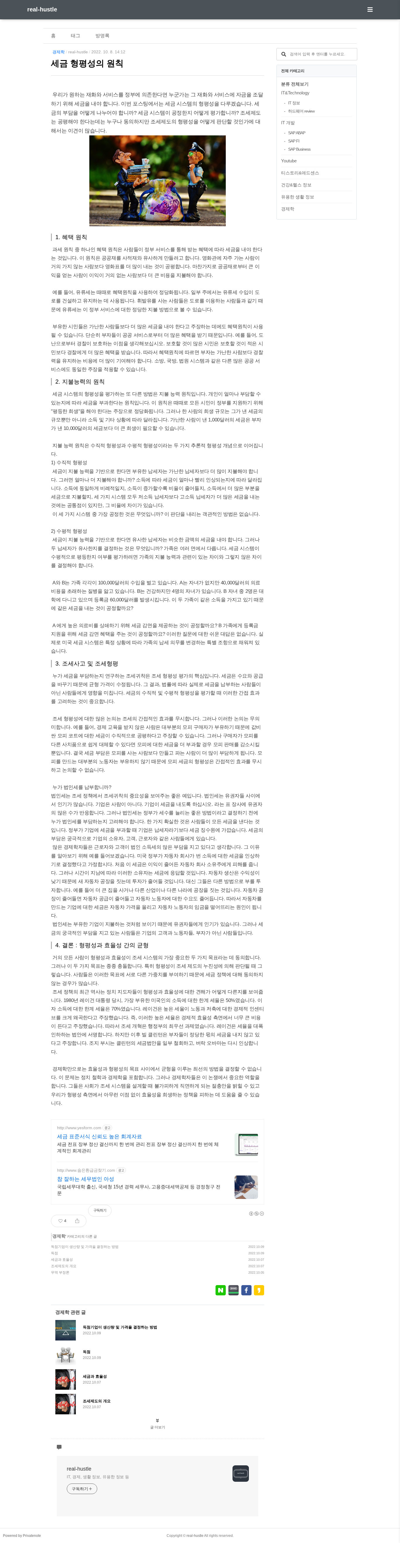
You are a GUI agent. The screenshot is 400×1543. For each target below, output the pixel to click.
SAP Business (299, 149)
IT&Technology (295, 92)
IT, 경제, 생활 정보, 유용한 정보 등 (98, 1476)
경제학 (58, 52)
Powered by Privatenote (22, 1536)
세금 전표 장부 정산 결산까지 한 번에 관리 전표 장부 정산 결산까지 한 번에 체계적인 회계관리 (138, 1147)
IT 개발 (288, 122)
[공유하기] (77, 1221)
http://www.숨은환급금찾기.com (86, 1170)
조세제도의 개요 (63, 1266)
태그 (75, 35)
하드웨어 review (301, 111)
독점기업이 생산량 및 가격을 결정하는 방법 (85, 1247)
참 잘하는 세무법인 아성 (85, 1179)
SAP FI (293, 141)
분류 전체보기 (295, 83)
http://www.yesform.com (79, 1127)
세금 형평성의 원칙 (87, 63)
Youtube (289, 160)
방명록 (102, 35)
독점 (54, 1253)
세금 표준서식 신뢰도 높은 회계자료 (99, 1136)
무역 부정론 (60, 1272)
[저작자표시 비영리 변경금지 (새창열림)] (256, 1213)
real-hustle (42, 9)
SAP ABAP (296, 132)
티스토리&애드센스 (300, 172)
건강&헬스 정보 (296, 184)
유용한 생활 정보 (297, 196)
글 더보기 (157, 1427)
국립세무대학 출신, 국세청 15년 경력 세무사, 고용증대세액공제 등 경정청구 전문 (138, 1190)
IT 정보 (294, 103)
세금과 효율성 (62, 1260)
